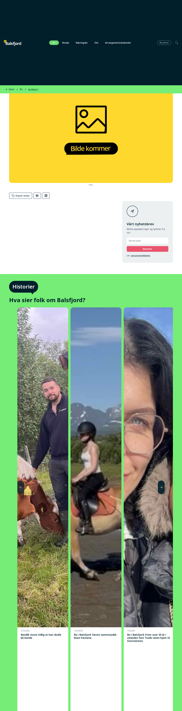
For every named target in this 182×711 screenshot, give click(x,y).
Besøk (65, 42)
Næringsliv (82, 42)
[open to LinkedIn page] (46, 196)
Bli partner (164, 42)
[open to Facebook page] (37, 196)
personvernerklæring (140, 255)
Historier (24, 286)
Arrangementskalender (118, 42)
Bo (54, 42)
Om (96, 42)
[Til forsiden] (13, 43)
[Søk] (174, 42)
